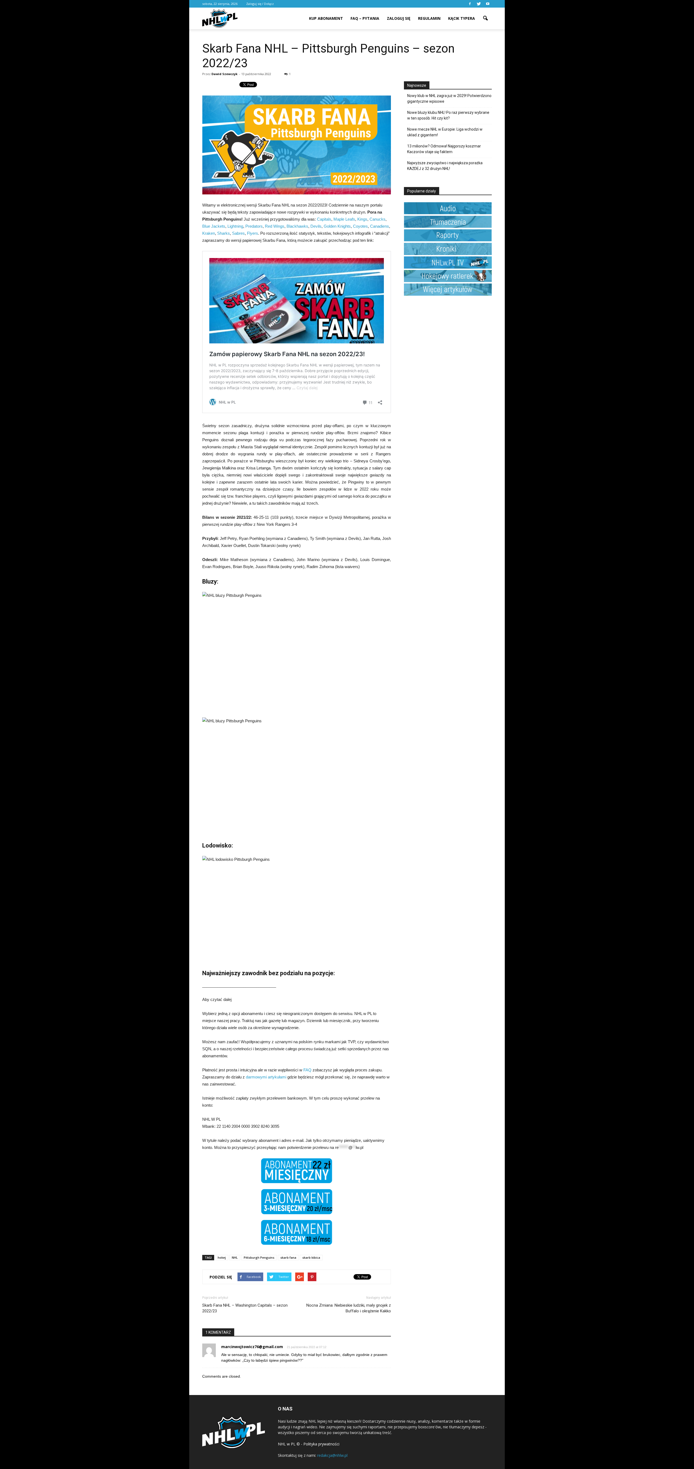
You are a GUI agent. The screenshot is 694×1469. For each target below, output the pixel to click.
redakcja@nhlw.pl (332, 1455)
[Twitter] (479, 4)
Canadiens (379, 226)
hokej (222, 1257)
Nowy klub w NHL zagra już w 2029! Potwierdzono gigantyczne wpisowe (449, 99)
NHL (235, 1257)
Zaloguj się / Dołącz (260, 4)
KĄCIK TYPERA (461, 18)
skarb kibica (311, 1257)
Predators (254, 226)
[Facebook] (470, 4)
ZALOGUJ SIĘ (398, 18)
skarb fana (288, 1257)
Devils (316, 226)
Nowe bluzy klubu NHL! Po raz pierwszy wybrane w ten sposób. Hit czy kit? (448, 115)
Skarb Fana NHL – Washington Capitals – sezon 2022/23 (245, 1308)
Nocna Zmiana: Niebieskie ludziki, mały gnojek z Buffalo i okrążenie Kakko (348, 1308)
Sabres (238, 233)
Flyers (252, 233)
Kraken (208, 233)
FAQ (307, 1070)
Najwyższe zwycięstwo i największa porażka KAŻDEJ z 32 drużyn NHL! (445, 166)
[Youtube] (488, 4)
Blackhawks (297, 226)
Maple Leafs (344, 219)
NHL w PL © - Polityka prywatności (308, 1444)
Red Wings (274, 226)
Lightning (235, 226)
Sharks (223, 233)
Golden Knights (337, 226)
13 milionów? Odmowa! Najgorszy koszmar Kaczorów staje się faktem (444, 149)
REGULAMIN (429, 18)
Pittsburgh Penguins (259, 1257)
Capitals (324, 219)
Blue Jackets (213, 226)
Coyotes (360, 226)
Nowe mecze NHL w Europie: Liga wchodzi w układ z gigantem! (445, 132)
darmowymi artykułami (266, 1077)
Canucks (377, 219)
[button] (485, 15)
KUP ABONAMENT (326, 18)
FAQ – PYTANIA (365, 18)
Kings (362, 219)
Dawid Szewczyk (224, 74)
